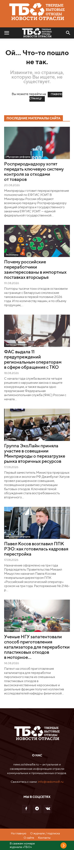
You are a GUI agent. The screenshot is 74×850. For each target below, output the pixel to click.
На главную (18, 833)
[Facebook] (26, 809)
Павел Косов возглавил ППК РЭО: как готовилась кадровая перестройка (36, 549)
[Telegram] (37, 809)
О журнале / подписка (45, 833)
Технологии (12, 630)
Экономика (11, 255)
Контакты (44, 837)
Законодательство (16, 345)
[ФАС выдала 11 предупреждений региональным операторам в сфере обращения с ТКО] (37, 331)
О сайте (29, 837)
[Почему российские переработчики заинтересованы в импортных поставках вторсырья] (37, 241)
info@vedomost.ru (51, 781)
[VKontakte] (48, 809)
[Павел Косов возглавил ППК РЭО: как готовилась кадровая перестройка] (37, 523)
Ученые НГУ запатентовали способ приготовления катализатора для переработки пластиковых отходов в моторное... (37, 647)
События (10, 439)
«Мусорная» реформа (17, 157)
